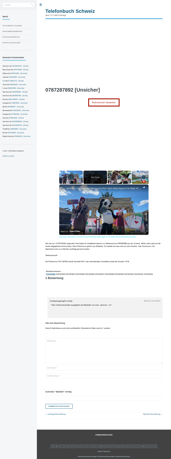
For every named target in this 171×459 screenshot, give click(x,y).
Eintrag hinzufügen (11, 43)
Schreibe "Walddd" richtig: (58, 392)
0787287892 (50, 274)
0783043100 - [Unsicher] (22, 136)
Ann (4, 81)
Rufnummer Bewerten (12, 31)
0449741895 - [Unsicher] (19, 73)
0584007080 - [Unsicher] (16, 88)
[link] (63, 188)
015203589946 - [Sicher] (20, 121)
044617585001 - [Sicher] (16, 99)
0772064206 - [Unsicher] (19, 114)
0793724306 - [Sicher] (21, 70)
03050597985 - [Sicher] (20, 96)
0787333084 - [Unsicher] (16, 133)
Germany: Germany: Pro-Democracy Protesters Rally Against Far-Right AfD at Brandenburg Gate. (103, 188)
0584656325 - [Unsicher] (18, 84)
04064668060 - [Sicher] (20, 92)
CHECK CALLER (8, 156)
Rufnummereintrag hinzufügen (87, 456)
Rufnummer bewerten (104, 102)
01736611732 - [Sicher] (16, 81)
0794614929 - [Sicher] (16, 118)
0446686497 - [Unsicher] (15, 107)
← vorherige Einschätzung (55, 414)
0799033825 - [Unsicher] (19, 103)
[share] (144, 187)
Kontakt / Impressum (103, 451)
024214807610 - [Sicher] (20, 125)
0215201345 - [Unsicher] (21, 110)
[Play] (119, 177)
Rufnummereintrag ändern (106, 456)
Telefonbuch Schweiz (70, 11)
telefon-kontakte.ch (18, 151)
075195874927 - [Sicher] (20, 66)
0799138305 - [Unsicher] (17, 77)
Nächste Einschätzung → (153, 414)
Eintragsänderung (11, 37)
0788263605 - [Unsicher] (18, 129)
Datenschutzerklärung (123, 456)
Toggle (41, 5)
